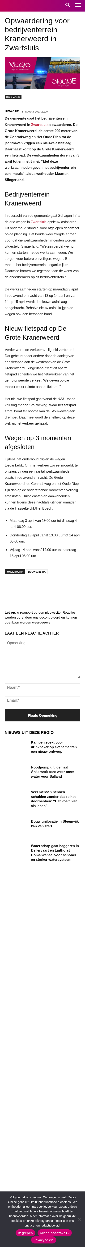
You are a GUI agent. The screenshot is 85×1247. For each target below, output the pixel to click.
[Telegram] (40, 587)
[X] (54, 587)
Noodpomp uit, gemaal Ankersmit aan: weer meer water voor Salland (52, 771)
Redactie (12, 111)
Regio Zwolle (13, 97)
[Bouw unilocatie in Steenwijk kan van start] (16, 827)
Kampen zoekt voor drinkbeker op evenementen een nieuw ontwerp (54, 746)
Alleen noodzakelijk (54, 1233)
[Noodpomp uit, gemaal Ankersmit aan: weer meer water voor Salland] (16, 773)
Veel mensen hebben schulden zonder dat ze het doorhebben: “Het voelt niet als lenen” (54, 799)
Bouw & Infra (37, 572)
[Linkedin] (26, 587)
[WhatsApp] (68, 587)
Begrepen (25, 1233)
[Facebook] (12, 587)
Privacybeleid (44, 1240)
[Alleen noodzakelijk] (79, 1219)
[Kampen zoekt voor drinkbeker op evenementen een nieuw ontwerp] (16, 748)
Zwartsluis (39, 125)
